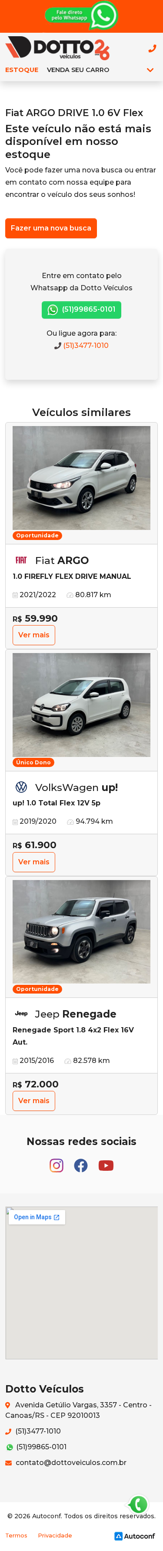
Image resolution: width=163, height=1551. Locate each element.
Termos (16, 1535)
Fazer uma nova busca (51, 228)
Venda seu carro (78, 70)
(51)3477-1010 (85, 345)
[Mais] (150, 70)
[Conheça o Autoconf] (135, 1535)
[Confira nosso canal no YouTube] (106, 1161)
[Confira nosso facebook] (82, 1161)
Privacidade (55, 1535)
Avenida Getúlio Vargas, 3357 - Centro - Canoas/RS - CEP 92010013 (78, 1410)
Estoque (21, 70)
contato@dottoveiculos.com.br (70, 1462)
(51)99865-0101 (88, 309)
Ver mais (34, 635)
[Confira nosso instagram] (57, 1161)
